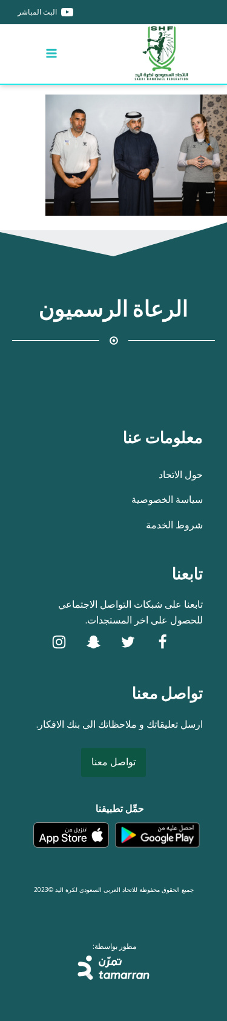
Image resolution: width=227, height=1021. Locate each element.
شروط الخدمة (174, 524)
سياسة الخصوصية (167, 499)
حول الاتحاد (181, 474)
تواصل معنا (113, 761)
